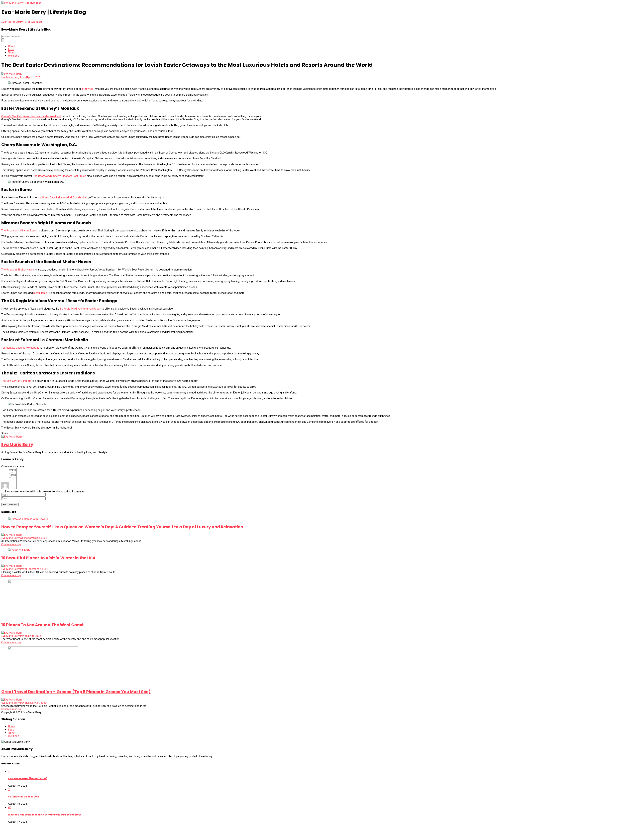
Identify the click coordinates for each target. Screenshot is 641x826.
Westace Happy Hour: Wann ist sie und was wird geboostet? (44, 814)
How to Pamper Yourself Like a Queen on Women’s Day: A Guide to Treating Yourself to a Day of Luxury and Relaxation (122, 527)
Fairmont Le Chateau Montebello (20, 347)
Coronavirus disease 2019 (23, 796)
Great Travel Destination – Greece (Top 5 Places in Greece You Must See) (76, 692)
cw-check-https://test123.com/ (27, 778)
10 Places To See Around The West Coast (42, 625)
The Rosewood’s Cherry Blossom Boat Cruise (59, 176)
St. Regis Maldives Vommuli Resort (80, 308)
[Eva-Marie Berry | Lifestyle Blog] (21, 3)
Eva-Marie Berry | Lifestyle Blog (21, 22)
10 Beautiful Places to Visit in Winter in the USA (48, 558)
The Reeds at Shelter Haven (17, 269)
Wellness (13, 55)
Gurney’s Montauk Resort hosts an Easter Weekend (31, 116)
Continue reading (11, 544)
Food (11, 49)
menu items (40, 293)
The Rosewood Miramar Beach (19, 230)
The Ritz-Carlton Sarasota (16, 380)
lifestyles (87, 88)
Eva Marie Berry (10, 77)
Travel (11, 52)
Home (11, 46)
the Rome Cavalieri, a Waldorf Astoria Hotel (63, 197)
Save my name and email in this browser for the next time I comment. (45, 491)
